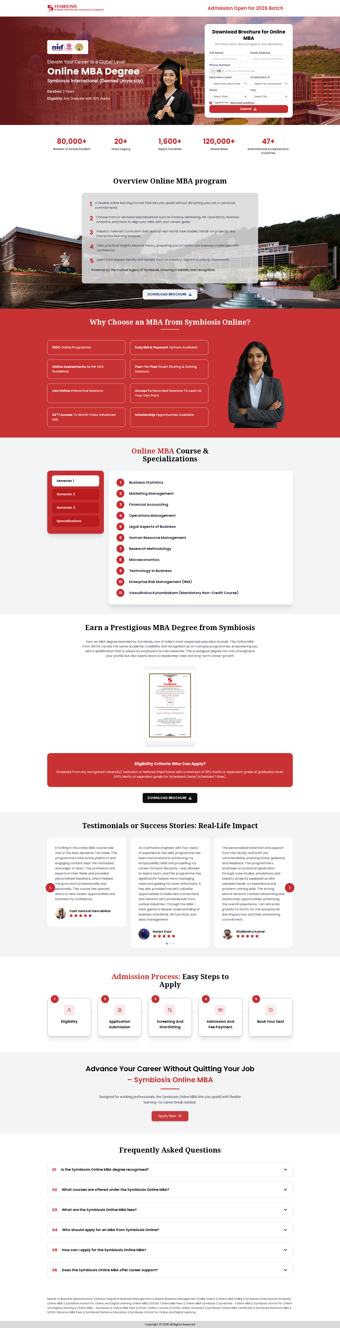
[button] (167, 943)
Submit (246, 109)
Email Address (260, 53)
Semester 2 (66, 494)
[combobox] (217, 71)
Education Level (220, 77)
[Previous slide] (50, 887)
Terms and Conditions (242, 102)
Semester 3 (66, 507)
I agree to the (234, 102)
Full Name (216, 53)
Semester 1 (65, 481)
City (253, 90)
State (213, 90)
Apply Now (167, 1116)
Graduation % (260, 77)
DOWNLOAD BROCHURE (167, 294)
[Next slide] (289, 887)
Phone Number (219, 65)
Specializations (69, 521)
